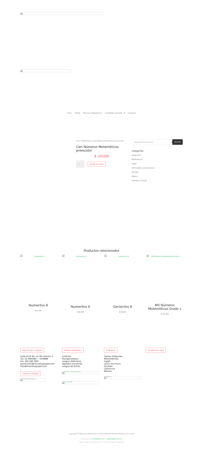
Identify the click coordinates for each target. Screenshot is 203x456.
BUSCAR (177, 142)
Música (135, 176)
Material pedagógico (73, 350)
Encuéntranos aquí (156, 350)
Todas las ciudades (30, 373)
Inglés (134, 163)
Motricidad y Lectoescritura (143, 168)
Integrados (136, 155)
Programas (110, 350)
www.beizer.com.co (114, 439)
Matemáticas (87, 141)
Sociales (135, 172)
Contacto (132, 113)
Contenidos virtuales (113, 113)
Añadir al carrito (97, 164)
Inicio (69, 113)
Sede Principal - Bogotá (32, 350)
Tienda (77, 113)
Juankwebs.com (98, 439)
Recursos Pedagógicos (92, 113)
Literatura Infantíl (139, 180)
